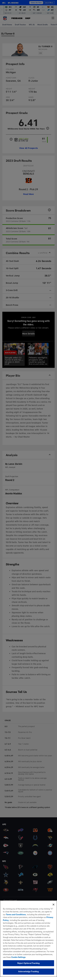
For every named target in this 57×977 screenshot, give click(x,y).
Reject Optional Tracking (28, 963)
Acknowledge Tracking (28, 971)
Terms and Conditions (16, 914)
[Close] (53, 904)
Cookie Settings (18, 957)
